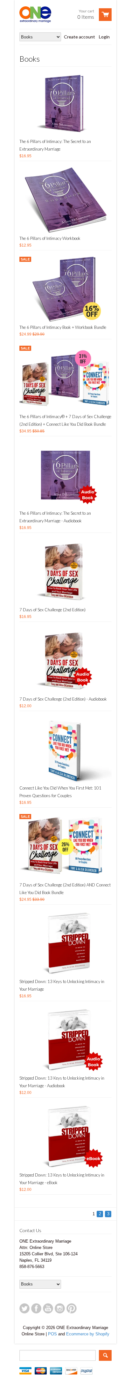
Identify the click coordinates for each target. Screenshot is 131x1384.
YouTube (48, 1308)
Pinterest (71, 1308)
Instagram (60, 1308)
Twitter (24, 1308)
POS (52, 1334)
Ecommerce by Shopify (87, 1334)
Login (104, 36)
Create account (79, 36)
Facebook (36, 1308)
